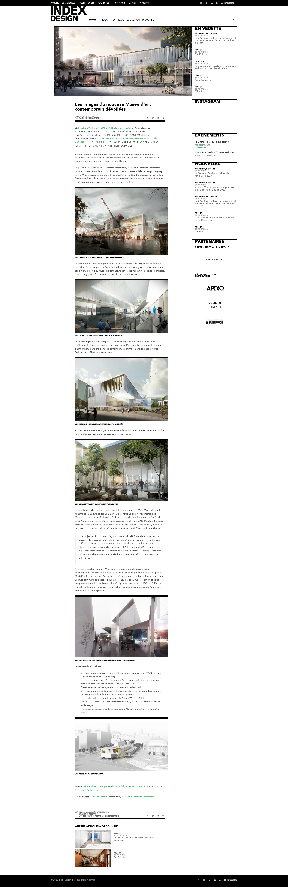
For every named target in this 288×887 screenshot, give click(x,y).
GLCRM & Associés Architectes (138, 796)
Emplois (132, 3)
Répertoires (103, 3)
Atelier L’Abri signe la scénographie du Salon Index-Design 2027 (214, 188)
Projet (93, 20)
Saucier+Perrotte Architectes (114, 138)
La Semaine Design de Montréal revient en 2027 (212, 174)
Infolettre (229, 3)
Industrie (148, 19)
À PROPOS (144, 3)
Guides (91, 3)
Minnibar (200, 91)
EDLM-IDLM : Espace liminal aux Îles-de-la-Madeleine (215, 218)
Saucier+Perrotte (134, 786)
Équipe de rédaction (89, 118)
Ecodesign (133, 19)
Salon (82, 3)
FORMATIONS (119, 3)
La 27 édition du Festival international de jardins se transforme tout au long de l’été (215, 40)
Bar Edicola (119, 857)
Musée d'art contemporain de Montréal (104, 127)
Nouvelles (200, 34)
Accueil (55, 3)
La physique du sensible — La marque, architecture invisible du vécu (215, 67)
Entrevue (118, 19)
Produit (105, 19)
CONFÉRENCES (68, 3)
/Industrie (211, 169)
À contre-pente (203, 80)
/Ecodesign (211, 34)
